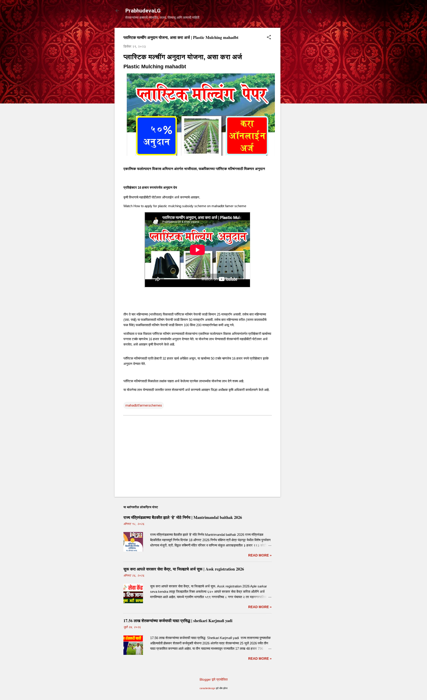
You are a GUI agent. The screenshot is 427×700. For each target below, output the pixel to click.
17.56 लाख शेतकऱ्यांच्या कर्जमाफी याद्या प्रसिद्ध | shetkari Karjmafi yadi (177, 620)
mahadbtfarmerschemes (143, 405)
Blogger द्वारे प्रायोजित (214, 680)
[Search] (309, 12)
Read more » (260, 555)
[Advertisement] (298, 94)
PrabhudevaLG (143, 11)
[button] (269, 37)
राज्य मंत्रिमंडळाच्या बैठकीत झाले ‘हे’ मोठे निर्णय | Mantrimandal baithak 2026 (182, 517)
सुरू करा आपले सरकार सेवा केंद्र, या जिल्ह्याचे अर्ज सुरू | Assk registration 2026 (183, 569)
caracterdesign (207, 688)
